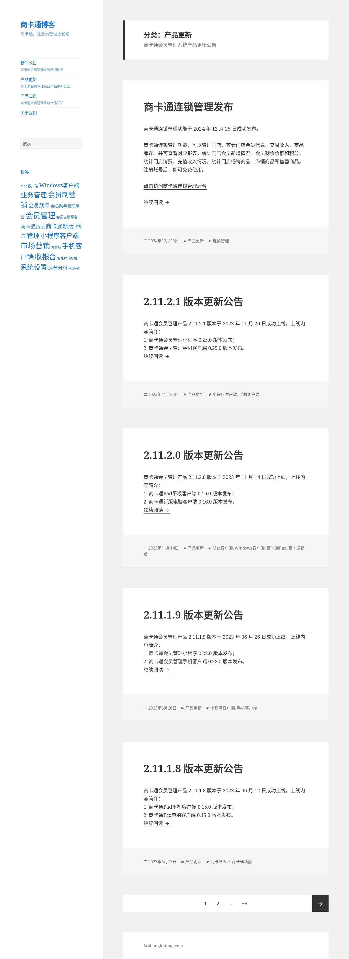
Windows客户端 (59, 185)
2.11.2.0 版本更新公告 (193, 455)
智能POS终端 (67, 258)
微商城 (56, 247)
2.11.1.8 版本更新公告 (193, 768)
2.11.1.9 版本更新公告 (193, 614)
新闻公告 (42, 66)
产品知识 (42, 99)
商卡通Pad (32, 226)
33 (244, 906)
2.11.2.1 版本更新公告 (193, 301)
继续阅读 (157, 202)
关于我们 (28, 113)
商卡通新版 (60, 226)
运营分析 (57, 267)
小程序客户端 (60, 235)
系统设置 (33, 267)
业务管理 (33, 194)
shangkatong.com (165, 946)
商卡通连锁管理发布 (188, 106)
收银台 (45, 256)
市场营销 (35, 245)
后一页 (320, 903)
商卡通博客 (37, 24)
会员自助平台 (67, 216)
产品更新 (45, 82)
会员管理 (40, 215)
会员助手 (39, 205)
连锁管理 (74, 268)
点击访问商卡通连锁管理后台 (175, 186)
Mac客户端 (29, 186)
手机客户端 (249, 394)
